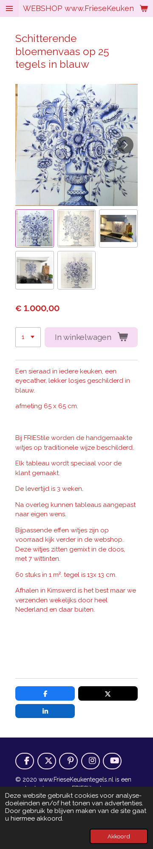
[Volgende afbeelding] (124, 144)
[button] (34, 228)
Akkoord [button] (119, 836)
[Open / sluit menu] (9, 8)
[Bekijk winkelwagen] (143, 8)
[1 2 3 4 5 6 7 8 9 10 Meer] (28, 337)
